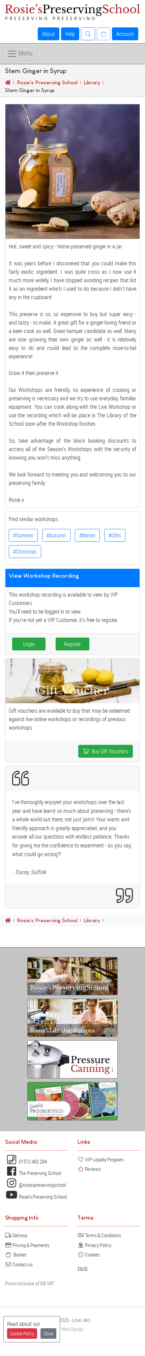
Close (48, 1333)
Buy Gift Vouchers (108, 751)
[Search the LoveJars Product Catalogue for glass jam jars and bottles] (88, 33)
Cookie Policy (22, 1333)
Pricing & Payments (30, 1245)
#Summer (23, 535)
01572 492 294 (32, 1161)
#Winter (87, 535)
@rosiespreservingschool (42, 1184)
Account (125, 34)
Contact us (22, 1264)
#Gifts (115, 535)
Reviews (92, 1168)
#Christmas (25, 551)
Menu (24, 53)
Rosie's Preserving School (42, 1196)
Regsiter (72, 644)
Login (29, 644)
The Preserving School (39, 1173)
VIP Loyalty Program (103, 1159)
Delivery (19, 1235)
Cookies (92, 1254)
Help (70, 34)
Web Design (72, 1329)
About (48, 34)
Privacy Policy (97, 1245)
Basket (18, 1254)
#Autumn (56, 535)
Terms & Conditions (102, 1235)
